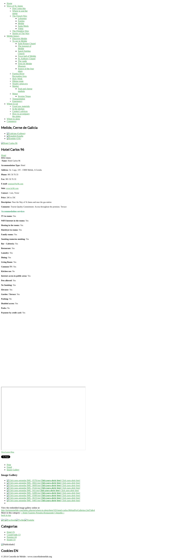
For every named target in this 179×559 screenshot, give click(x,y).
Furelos (21, 21)
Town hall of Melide (27, 56)
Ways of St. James (15, 6)
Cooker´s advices (20, 111)
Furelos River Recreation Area (19, 74)
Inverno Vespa (24, 96)
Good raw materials (21, 106)
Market (15, 86)
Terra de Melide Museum (25, 64)
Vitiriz (20, 28)
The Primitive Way (20, 31)
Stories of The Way (20, 33)
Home (9, 3)
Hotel (3, 155)
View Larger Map (7, 452)
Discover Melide (19, 38)
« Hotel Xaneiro (28, 513)
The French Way (19, 16)
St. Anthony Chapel (26, 58)
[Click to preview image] (9, 143)
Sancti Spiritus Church (24, 52)
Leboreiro (22, 18)
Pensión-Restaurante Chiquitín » (50, 513)
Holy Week (17, 79)
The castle (22, 61)
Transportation (18, 99)
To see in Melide (19, 41)
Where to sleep (13, 119)
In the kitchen (18, 109)
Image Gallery (13, 470)
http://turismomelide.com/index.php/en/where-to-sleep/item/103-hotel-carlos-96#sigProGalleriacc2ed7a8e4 (48, 510)
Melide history (13, 36)
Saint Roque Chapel (27, 43)
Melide (21, 23)
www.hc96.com (12, 188)
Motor (15, 94)
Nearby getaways (20, 84)
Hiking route (17, 81)
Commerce (11, 121)
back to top (6, 515)
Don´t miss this (19, 8)
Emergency (17, 101)
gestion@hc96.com (15, 184)
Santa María (23, 26)
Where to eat (12, 104)
